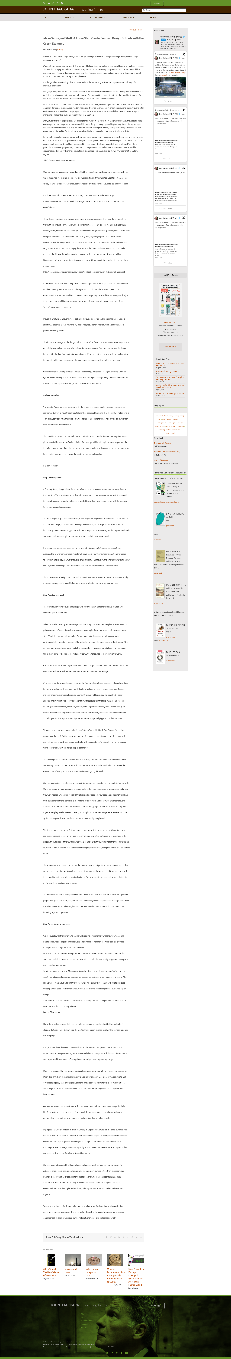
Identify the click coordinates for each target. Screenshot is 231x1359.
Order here (170, 661)
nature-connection (173, 430)
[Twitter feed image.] (170, 87)
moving (162, 430)
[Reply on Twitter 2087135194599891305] (156, 158)
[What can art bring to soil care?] (94, 1255)
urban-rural (170, 433)
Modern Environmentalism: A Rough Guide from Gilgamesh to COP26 (116, 1275)
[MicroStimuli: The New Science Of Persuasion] (51, 1255)
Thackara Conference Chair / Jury (167, 452)
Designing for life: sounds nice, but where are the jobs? (170, 386)
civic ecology (166, 419)
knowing (60, 49)
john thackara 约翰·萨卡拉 (168, 58)
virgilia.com (170, 637)
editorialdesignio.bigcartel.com (166, 502)
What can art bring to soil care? (92, 1272)
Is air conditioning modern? (167, 371)
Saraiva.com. (163, 640)
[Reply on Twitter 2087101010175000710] (156, 101)
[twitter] (44, 3)
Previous (132, 30)
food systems (160, 426)
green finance (171, 426)
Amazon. (157, 540)
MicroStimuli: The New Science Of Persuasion (51, 1272)
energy (180, 423)
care (159, 419)
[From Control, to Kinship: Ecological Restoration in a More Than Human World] (136, 1255)
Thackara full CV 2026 (162, 443)
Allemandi (158, 603)
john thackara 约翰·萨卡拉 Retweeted (168, 54)
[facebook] (57, 3)
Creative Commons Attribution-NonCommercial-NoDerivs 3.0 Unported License (69, 1344)
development (161, 423)
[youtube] (62, 3)
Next (140, 30)
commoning (177, 419)
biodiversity (168, 416)
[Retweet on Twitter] (155, 54)
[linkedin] (49, 3)
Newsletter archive (170, 347)
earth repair (172, 423)
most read (159, 416)
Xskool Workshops (161, 460)
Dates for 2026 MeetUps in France (170, 393)
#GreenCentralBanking (177, 72)
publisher (170, 526)
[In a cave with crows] (73, 1255)
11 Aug (183, 58)
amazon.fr (158, 573)
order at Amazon (170, 322)
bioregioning (179, 416)
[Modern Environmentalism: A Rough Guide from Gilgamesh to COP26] (115, 1255)
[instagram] (53, 3)
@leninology (164, 75)
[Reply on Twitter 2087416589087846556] (156, 208)
